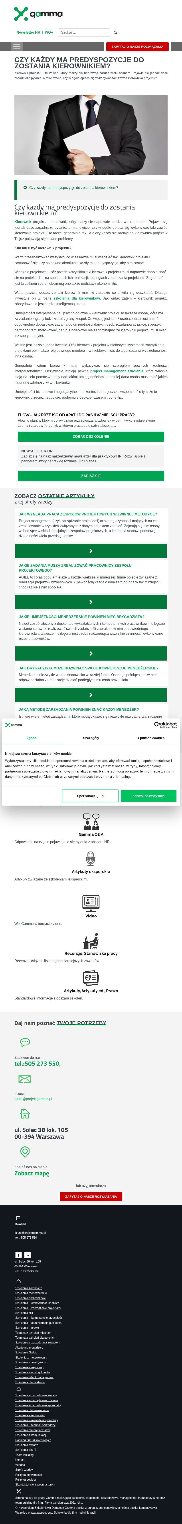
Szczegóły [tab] (91, 738)
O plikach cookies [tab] (150, 738)
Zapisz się (91, 476)
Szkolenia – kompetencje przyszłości (39, 1317)
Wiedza (20, 1464)
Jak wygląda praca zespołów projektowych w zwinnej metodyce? (88, 514)
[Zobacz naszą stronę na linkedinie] (28, 1255)
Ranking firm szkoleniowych (33, 1440)
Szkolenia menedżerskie (31, 1293)
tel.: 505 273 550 (26, 1237)
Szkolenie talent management (34, 1377)
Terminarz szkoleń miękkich (33, 1332)
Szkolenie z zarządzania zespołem (37, 1342)
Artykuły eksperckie (91, 871)
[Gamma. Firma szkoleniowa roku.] (39, 13)
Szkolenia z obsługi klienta (32, 1372)
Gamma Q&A (91, 834)
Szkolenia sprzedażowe (30, 1298)
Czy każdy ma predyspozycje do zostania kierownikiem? (73, 188)
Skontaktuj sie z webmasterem (35, 1484)
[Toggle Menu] (16, 46)
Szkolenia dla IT (25, 1449)
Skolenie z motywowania (31, 1357)
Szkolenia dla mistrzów (30, 1382)
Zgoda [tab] (32, 738)
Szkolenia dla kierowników (32, 1410)
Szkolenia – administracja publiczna (38, 1322)
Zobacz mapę (31, 1173)
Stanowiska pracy (101, 953)
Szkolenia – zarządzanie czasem (36, 1400)
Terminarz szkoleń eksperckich (35, 1337)
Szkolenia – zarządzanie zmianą (36, 1395)
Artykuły (72, 990)
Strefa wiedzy (24, 1469)
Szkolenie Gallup (26, 1352)
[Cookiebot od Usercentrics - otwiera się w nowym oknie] (157, 725)
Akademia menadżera (29, 1347)
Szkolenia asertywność (30, 1415)
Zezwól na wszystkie (148, 796)
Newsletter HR (28, 32)
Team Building (24, 1455)
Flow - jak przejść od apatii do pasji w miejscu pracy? (76, 415)
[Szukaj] (114, 33)
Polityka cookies (26, 1479)
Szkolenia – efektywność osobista (37, 1303)
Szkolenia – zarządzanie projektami (38, 1308)
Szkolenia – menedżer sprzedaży (36, 1420)
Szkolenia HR (24, 1313)
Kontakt (20, 1459)
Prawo (112, 990)
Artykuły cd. (92, 990)
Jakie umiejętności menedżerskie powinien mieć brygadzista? (81, 617)
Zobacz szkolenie (91, 436)
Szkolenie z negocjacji (29, 1367)
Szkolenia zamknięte (28, 1288)
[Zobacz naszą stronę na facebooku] (18, 1255)
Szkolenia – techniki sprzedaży (35, 1425)
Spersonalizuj (87, 796)
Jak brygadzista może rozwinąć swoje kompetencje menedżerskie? (88, 668)
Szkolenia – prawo (27, 1327)
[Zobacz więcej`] (91, 551)
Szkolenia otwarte (26, 1445)
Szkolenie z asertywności (31, 1362)
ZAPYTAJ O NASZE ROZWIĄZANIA (137, 46)
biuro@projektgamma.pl (33, 1099)
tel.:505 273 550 (36, 1063)
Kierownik (22, 222)
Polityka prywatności (28, 1474)
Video (91, 916)
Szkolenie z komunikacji (31, 1435)
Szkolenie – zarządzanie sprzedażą (38, 1405)
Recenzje (73, 953)
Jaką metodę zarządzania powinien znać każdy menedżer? (79, 709)
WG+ (49, 32)
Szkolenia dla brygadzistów (32, 1430)
